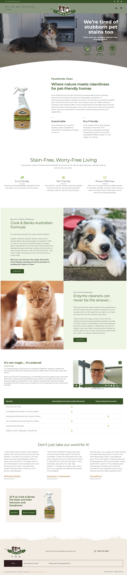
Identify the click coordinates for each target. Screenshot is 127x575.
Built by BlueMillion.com (38, 572)
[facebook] (114, 1)
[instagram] (118, 1)
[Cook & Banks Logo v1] (63, 5)
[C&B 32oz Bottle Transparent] (22, 85)
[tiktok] (121, 1)
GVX (13, 1)
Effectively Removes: (92, 563)
